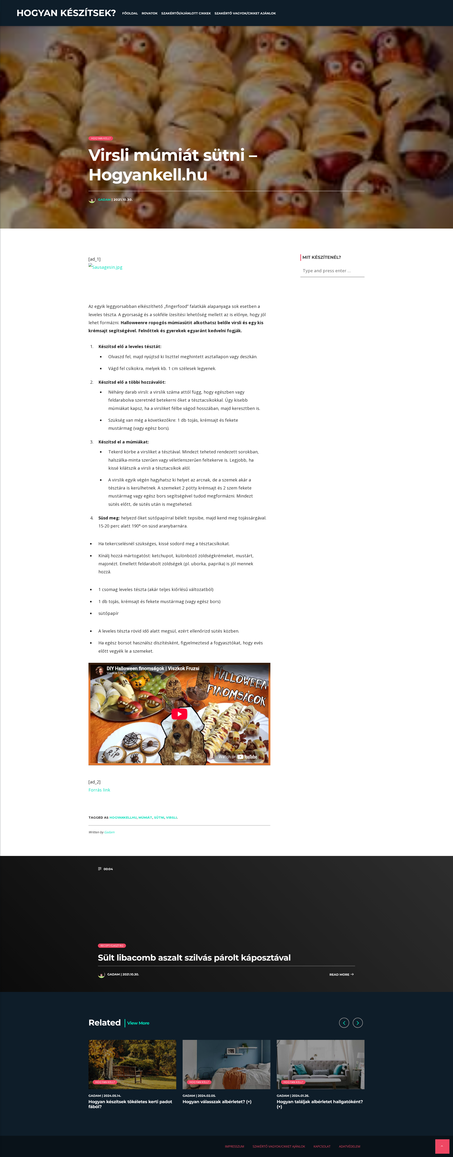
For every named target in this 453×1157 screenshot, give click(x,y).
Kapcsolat (322, 1146)
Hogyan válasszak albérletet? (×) (217, 1101)
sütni (159, 817)
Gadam (104, 199)
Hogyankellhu (123, 817)
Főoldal (130, 13)
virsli (171, 817)
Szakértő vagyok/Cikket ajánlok (245, 13)
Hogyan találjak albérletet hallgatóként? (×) (320, 1104)
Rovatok (149, 13)
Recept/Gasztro (112, 945)
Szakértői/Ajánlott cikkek (186, 13)
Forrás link (99, 790)
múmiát (145, 817)
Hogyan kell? (101, 138)
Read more (339, 975)
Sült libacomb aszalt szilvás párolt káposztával (194, 958)
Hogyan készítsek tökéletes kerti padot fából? (130, 1104)
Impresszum (234, 1146)
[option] (132, 1077)
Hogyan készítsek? (66, 13)
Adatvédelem (349, 1146)
